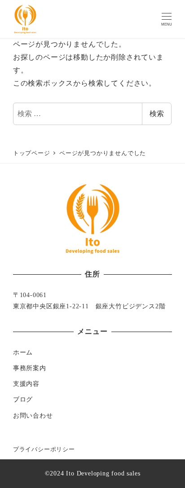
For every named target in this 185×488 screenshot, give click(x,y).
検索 (157, 113)
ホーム (23, 352)
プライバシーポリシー (44, 449)
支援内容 (26, 383)
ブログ (23, 399)
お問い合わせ (33, 415)
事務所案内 (29, 367)
